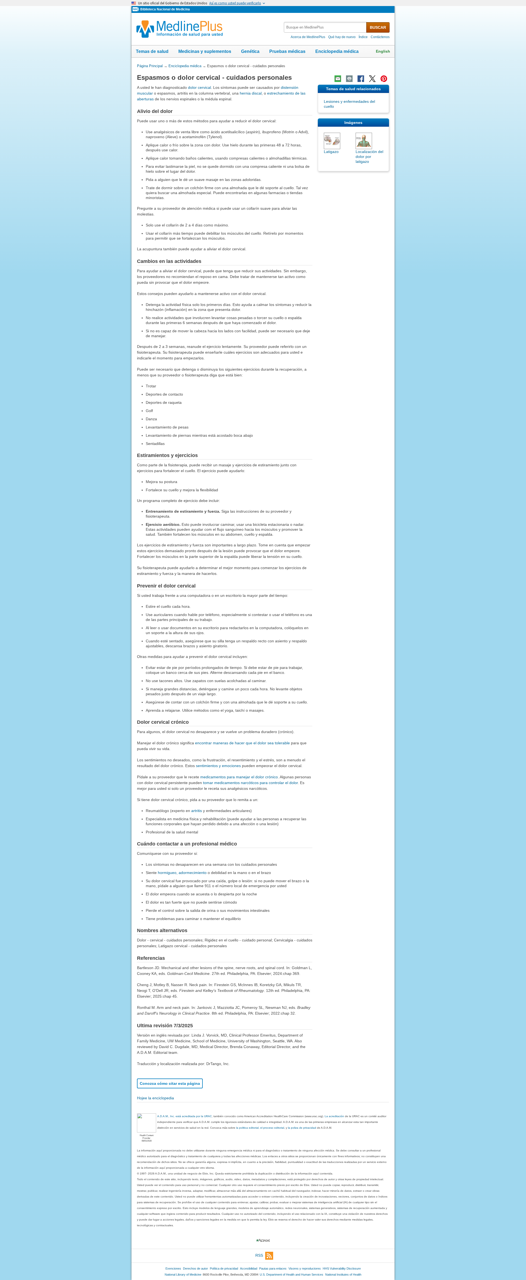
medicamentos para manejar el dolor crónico (239, 777)
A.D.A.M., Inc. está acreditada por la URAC (184, 1116)
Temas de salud (152, 51)
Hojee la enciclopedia (155, 1098)
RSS (259, 1255)
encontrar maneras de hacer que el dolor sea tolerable (242, 743)
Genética (250, 51)
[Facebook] (361, 78)
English (383, 51)
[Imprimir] (349, 78)
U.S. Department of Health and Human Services (291, 1274)
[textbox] (325, 27)
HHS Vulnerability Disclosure (342, 1268)
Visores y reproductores (304, 1268)
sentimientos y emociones (218, 766)
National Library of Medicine (183, 1274)
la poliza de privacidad (302, 1127)
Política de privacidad (224, 1268)
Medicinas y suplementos (204, 51)
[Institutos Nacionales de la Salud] (136, 9)
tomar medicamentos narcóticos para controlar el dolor (250, 783)
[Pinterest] (384, 78)
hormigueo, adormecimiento (182, 872)
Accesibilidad (248, 1268)
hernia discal (251, 93)
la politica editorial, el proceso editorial (260, 1127)
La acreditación (334, 1116)
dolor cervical (199, 87)
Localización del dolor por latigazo (369, 156)
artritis (196, 810)
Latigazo (331, 151)
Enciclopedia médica (337, 51)
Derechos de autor (195, 1268)
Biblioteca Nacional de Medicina (165, 9)
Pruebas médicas (287, 51)
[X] (372, 78)
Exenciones (173, 1268)
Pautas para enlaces (273, 1268)
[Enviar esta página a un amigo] (338, 78)
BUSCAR (378, 27)
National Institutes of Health (343, 1274)
